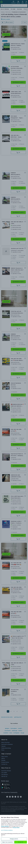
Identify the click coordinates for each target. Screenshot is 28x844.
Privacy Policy (16, 827)
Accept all (20, 842)
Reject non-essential (7, 842)
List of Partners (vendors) (7, 830)
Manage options (14, 838)
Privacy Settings (5, 826)
